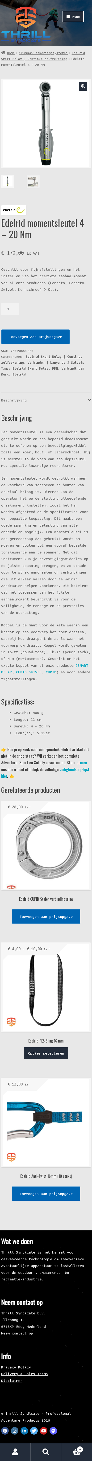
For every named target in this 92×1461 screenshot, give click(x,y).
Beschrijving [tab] (14, 400)
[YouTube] (43, 1431)
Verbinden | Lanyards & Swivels (56, 362)
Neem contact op (17, 1333)
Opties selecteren (46, 1053)
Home (11, 53)
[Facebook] (5, 1431)
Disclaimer (11, 1380)
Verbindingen (73, 368)
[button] (83, 86)
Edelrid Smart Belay (30, 368)
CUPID (51, 672)
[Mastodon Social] (53, 1431)
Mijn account (15, 1452)
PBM (55, 368)
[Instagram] (14, 1431)
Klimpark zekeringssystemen (43, 53)
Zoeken (46, 1452)
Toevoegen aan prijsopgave (35, 336)
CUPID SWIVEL (29, 672)
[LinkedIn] (24, 1431)
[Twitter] (34, 1431)
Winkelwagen (71, 1447)
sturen (82, 762)
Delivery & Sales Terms (24, 1374)
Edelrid (19, 374)
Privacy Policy (16, 1367)
